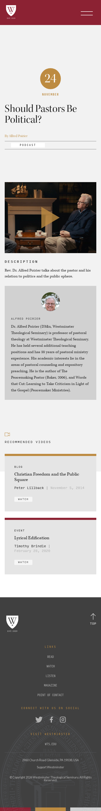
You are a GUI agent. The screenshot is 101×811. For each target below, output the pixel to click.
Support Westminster (50, 767)
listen (50, 676)
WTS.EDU (50, 744)
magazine (50, 685)
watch (51, 666)
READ (50, 657)
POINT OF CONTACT (50, 695)
